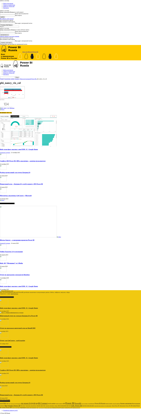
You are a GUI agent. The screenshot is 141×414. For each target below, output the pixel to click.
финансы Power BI (56, 407)
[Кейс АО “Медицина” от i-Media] (3, 260)
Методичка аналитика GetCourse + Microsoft (16, 195)
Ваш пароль (18, 15)
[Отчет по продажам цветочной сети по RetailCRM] (4, 325)
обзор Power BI (115, 405)
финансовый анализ (48, 407)
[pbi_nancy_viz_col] (12, 97)
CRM (7, 403)
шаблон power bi (76, 407)
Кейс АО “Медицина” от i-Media (11, 263)
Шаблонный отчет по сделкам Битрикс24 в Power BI (19, 316)
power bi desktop (84, 403)
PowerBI (78, 403)
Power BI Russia (100, 403)
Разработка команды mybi (10, 410)
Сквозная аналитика (30, 405)
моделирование (107, 405)
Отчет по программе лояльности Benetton (15, 275)
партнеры (23, 407)
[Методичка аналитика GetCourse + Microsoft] (3, 192)
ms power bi (26, 403)
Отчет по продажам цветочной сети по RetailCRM (17, 328)
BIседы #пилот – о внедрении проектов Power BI (17, 240)
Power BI (69, 403)
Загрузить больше (5, 399)
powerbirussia (91, 403)
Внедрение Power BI (12, 406)
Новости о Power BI (8, 6)
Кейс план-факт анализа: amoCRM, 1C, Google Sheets (19, 149)
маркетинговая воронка (99, 405)
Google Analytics (17, 403)
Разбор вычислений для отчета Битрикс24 (15, 172)
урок (37, 407)
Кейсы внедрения (8, 3)
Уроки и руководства (9, 5)
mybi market (51, 403)
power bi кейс (109, 403)
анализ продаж (40, 405)
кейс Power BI (76, 406)
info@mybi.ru (14, 294)
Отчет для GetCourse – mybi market (12, 340)
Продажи (23, 405)
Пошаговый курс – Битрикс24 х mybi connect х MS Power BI (21, 184)
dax (9, 403)
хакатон (63, 407)
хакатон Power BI (68, 407)
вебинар (56, 405)
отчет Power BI (7, 407)
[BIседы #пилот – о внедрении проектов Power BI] (30, 237)
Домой (2, 79)
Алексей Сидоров (5, 152)
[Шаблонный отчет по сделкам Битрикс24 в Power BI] (11, 312)
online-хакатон (59, 403)
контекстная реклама (88, 405)
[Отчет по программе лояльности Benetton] (3, 271)
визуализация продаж (64, 405)
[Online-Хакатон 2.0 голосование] (3, 248)
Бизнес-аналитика (126, 403)
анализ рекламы (50, 405)
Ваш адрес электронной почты (23, 23)
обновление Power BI (125, 405)
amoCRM (3, 403)
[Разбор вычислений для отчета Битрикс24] (3, 169)
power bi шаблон (116, 403)
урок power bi (41, 407)
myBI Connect (42, 403)
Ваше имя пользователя (21, 13)
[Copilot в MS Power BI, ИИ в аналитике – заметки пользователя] (3, 157)
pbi (64, 403)
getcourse (12, 403)
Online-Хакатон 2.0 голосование (11, 251)
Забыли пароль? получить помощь (9, 36)
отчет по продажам (16, 407)
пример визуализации (31, 407)
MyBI (33, 403)
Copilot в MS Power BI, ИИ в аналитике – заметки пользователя (22, 161)
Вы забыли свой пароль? (7, 18)
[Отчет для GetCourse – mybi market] (4, 337)
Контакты (6, 8)
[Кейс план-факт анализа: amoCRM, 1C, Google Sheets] (28, 146)
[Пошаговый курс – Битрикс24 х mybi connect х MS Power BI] (3, 181)
